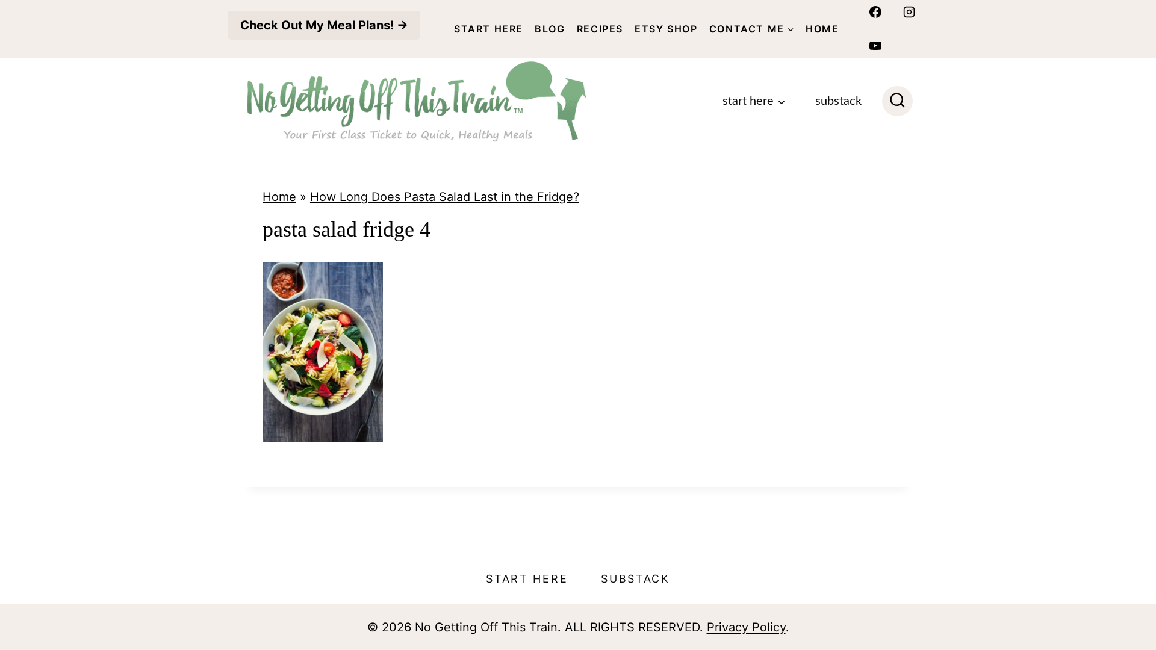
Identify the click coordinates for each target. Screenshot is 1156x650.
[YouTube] (875, 46)
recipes (600, 29)
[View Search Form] (897, 101)
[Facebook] (875, 12)
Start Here (488, 29)
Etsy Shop (666, 29)
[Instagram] (909, 12)
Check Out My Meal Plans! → (324, 25)
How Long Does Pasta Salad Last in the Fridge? (444, 197)
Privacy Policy (746, 627)
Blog (550, 29)
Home (822, 29)
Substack (838, 101)
